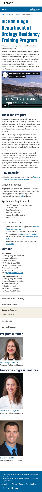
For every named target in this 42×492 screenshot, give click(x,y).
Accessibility (6, 484)
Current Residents (8, 314)
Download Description (29, 234)
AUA (22, 196)
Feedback (33, 484)
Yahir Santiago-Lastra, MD (9, 363)
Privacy (14, 484)
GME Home (10, 244)
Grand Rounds (7, 321)
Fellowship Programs (9, 304)
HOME (3, 14)
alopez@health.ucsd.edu (14, 273)
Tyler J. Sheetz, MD (7, 458)
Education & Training (13, 14)
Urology (8, 3)
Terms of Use (23, 484)
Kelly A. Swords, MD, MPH (9, 411)
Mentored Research (9, 327)
